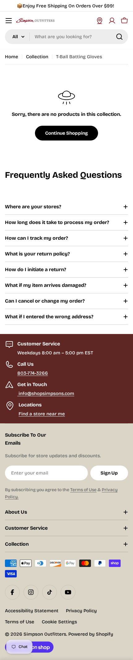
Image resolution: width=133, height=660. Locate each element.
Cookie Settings (59, 622)
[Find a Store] (99, 20)
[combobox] (66, 36)
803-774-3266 (32, 373)
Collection (37, 56)
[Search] (119, 36)
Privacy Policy (81, 610)
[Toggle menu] (8, 20)
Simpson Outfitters (45, 634)
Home (11, 56)
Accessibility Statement (31, 610)
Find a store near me (42, 414)
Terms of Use (83, 489)
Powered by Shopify (90, 634)
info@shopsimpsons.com (45, 393)
